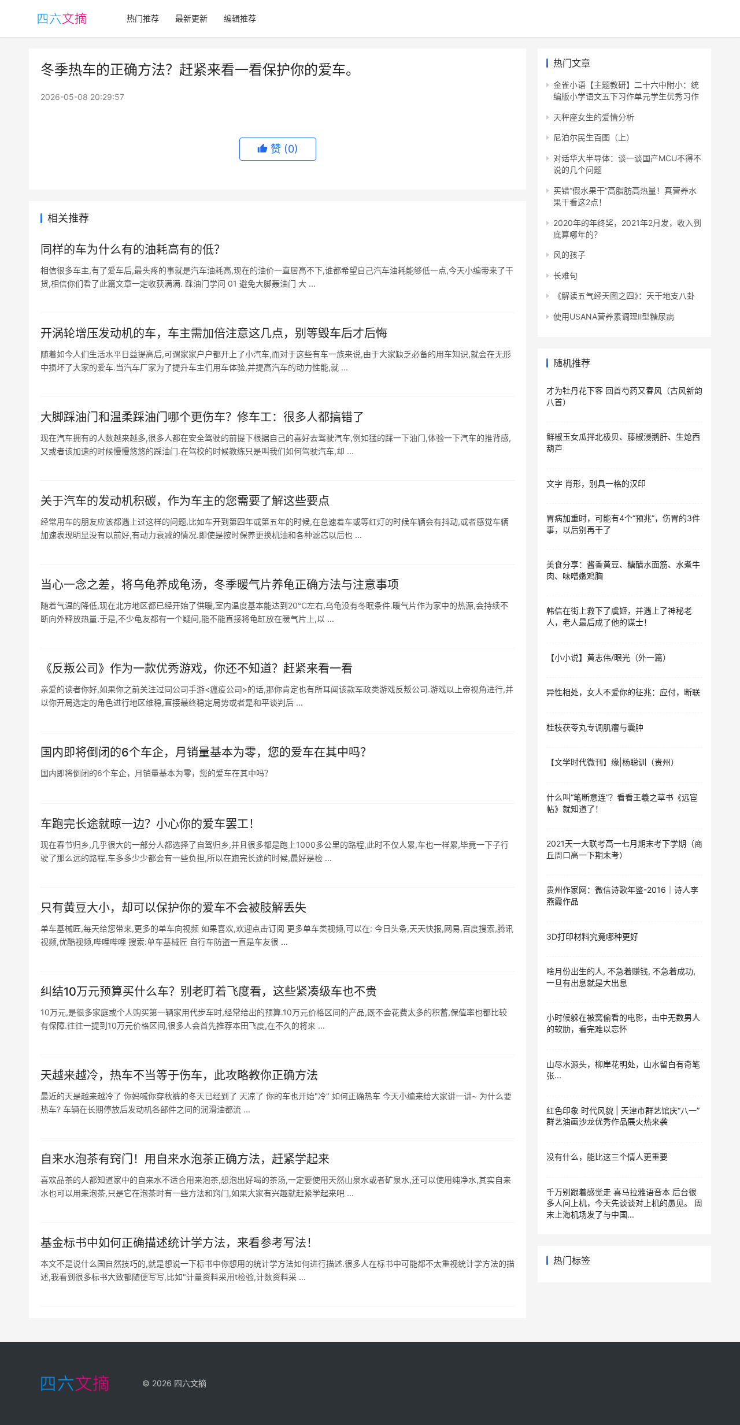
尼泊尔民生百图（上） (593, 137)
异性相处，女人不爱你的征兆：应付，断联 (623, 692)
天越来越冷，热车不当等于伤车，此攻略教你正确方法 (179, 1075)
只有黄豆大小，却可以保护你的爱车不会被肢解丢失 (173, 908)
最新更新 (191, 18)
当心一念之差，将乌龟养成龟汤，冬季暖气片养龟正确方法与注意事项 (219, 585)
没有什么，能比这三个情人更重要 (607, 1156)
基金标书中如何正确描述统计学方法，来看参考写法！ (179, 1243)
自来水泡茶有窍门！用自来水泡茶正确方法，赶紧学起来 (185, 1159)
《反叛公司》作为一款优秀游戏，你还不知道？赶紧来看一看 (196, 669)
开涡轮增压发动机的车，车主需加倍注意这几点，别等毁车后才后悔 (213, 333)
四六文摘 (190, 1383)
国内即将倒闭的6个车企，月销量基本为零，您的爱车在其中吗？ (206, 752)
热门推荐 (143, 18)
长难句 (565, 275)
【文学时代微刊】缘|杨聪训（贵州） (612, 762)
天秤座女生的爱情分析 (593, 117)
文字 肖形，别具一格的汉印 (596, 483)
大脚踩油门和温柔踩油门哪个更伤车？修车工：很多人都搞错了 (202, 417)
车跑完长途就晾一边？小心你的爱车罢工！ (150, 824)
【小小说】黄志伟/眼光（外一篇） (608, 657)
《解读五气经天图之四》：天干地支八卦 (624, 295)
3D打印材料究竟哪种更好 (592, 936)
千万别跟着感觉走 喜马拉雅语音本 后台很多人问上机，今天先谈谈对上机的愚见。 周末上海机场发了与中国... (624, 1203)
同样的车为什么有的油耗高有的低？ (132, 250)
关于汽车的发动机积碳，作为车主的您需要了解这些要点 (185, 501)
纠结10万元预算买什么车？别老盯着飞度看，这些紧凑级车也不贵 (208, 992)
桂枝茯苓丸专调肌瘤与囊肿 (594, 727)
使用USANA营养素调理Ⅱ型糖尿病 (613, 316)
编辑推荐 (240, 18)
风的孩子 (569, 254)
